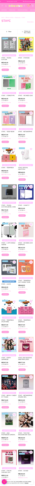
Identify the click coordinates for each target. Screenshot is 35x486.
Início (2, 17)
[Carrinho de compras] (33, 6)
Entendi (26, 483)
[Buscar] (24, 6)
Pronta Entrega (23, 10)
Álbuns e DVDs (9, 17)
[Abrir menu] (2, 6)
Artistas (4, 10)
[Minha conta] (6, 6)
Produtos (12, 10)
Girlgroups (17, 17)
